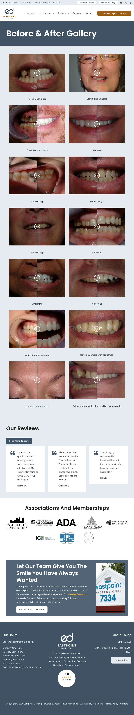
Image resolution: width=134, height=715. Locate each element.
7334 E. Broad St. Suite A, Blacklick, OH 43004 (39, 2)
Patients (62, 13)
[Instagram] (130, 3)
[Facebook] (121, 3)
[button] (86, 2)
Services (47, 13)
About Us (32, 13)
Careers (124, 703)
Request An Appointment (32, 609)
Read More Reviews (19, 441)
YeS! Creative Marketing (66, 703)
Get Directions (121, 660)
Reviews (77, 13)
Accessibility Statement (91, 703)
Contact (89, 13)
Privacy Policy (111, 703)
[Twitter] (126, 3)
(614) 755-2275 (10, 2)
